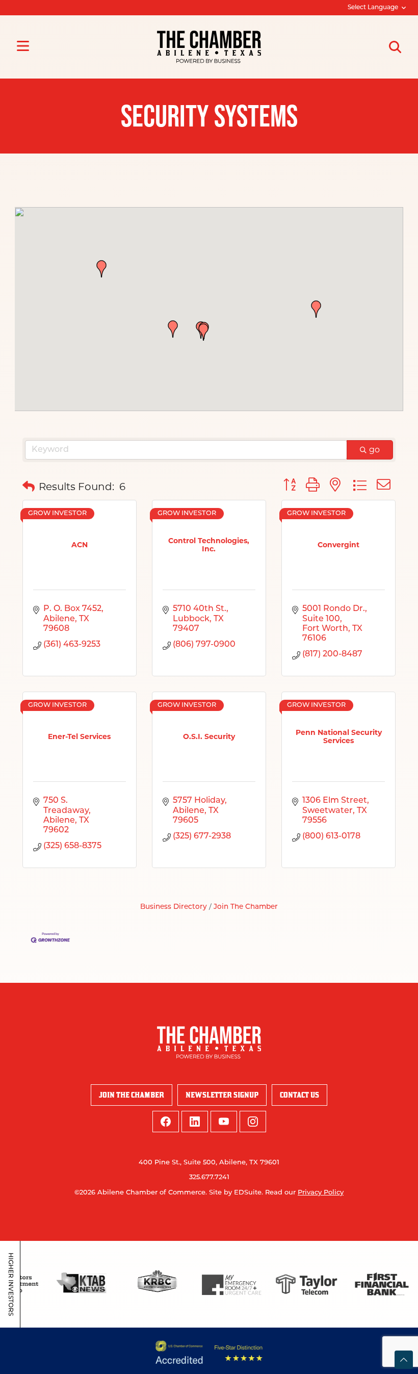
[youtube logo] (224, 1121)
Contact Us (299, 1094)
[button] (101, 269)
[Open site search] (395, 47)
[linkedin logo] (194, 1121)
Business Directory (173, 907)
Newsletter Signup (222, 1094)
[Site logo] (209, 47)
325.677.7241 (209, 1177)
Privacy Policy (321, 1192)
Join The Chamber (246, 907)
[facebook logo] (165, 1121)
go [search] (374, 449)
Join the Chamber (131, 1094)
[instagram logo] (253, 1121)
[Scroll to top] (404, 1360)
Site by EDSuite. (236, 1192)
